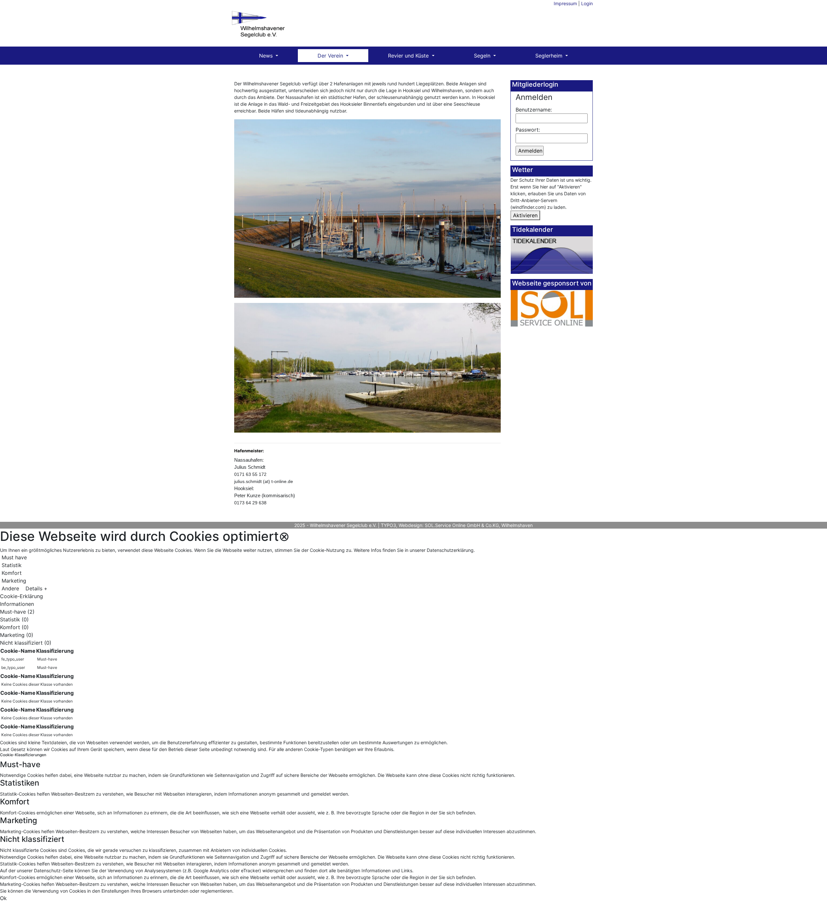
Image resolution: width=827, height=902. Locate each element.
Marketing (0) (16, 635)
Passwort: (528, 129)
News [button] (266, 55)
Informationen (17, 604)
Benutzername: (534, 109)
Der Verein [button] (331, 55)
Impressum (565, 3)
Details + (36, 588)
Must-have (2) (17, 611)
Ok (3, 898)
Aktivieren (525, 215)
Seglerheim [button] (549, 55)
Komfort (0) (14, 627)
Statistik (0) (14, 619)
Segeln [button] (483, 55)
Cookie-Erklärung (21, 596)
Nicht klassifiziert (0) (25, 642)
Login (587, 3)
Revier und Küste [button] (409, 55)
